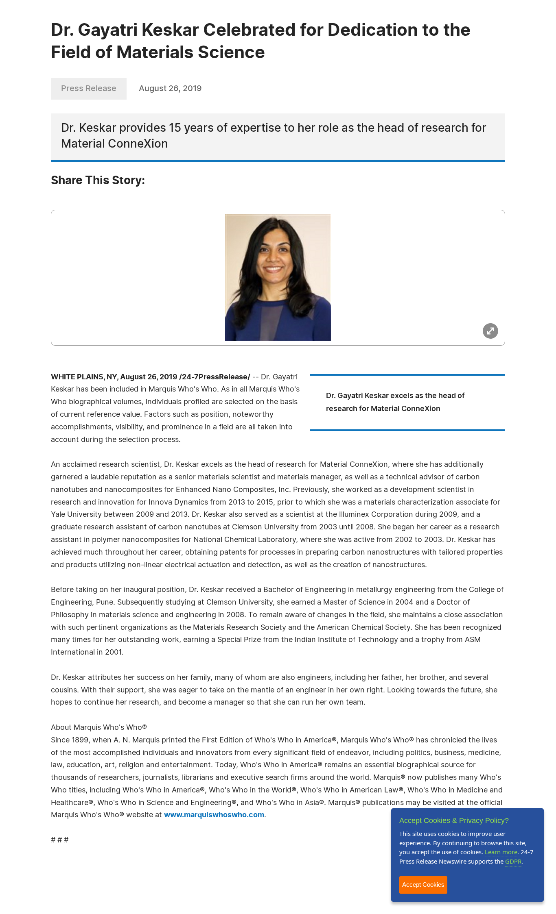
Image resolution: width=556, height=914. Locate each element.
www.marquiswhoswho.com (214, 815)
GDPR (513, 861)
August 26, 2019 (170, 89)
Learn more (501, 852)
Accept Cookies (423, 884)
